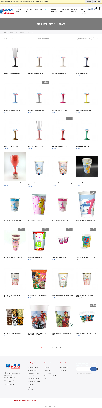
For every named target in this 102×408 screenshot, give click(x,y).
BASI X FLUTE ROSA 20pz (35, 146)
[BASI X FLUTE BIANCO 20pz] (63, 57)
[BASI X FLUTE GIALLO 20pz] (87, 93)
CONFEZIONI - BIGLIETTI (54, 10)
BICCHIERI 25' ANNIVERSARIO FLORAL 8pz (12, 296)
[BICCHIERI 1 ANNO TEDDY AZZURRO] (87, 204)
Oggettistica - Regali (34, 381)
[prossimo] (60, 347)
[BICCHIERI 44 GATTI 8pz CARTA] (39, 278)
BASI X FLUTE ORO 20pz (11, 146)
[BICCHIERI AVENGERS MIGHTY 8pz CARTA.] (63, 316)
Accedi (6, 76)
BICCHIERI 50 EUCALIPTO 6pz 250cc (62, 295)
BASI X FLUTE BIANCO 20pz (60, 74)
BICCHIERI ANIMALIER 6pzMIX (12, 333)
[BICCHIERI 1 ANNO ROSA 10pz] (63, 204)
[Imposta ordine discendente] (95, 38)
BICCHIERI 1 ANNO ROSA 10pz (60, 221)
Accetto (89, 1)
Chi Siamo (47, 367)
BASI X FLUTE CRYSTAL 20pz (36, 110)
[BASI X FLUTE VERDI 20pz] (87, 130)
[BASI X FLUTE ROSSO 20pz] (63, 130)
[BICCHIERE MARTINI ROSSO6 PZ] (15, 166)
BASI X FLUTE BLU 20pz (82, 74)
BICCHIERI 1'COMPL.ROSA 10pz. (13, 257)
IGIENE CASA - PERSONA (83, 11)
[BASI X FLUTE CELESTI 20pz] (15, 93)
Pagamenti (47, 370)
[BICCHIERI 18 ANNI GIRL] (63, 240)
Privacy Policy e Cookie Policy (50, 377)
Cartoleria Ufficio (33, 367)
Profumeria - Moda (33, 379)
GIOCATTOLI (38, 9)
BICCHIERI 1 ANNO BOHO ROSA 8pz (62, 183)
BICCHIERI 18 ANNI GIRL (59, 257)
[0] (99, 9)
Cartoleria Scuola (33, 370)
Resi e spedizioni (48, 373)
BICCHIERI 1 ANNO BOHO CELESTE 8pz (38, 183)
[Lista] (12, 38)
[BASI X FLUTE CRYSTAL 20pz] (39, 93)
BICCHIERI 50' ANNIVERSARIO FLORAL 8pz (84, 296)
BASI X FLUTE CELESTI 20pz (12, 110)
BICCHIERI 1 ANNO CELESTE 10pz (13, 221)
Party (29, 387)
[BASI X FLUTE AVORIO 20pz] (39, 57)
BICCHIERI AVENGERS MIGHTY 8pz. (86, 333)
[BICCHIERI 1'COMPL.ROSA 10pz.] (15, 240)
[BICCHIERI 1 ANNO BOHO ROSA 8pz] (63, 166)
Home (6, 32)
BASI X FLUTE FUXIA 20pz (59, 110)
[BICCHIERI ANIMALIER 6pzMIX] (15, 316)
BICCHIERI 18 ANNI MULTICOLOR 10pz (85, 258)
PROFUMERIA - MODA (74, 10)
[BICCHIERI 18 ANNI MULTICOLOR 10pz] (87, 240)
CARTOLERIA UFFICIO (19, 10)
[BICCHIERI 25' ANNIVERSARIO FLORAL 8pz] (15, 278)
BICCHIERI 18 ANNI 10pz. (35, 257)
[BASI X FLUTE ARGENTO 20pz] (15, 57)
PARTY (46, 9)
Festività (30, 390)
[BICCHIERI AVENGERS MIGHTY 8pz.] (87, 316)
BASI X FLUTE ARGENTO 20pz (12, 74)
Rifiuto (94, 1)
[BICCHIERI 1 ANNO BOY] (87, 166)
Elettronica (31, 384)
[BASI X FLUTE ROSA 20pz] (39, 130)
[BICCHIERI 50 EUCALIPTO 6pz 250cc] (63, 278)
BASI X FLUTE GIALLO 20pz (83, 110)
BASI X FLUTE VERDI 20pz (83, 146)
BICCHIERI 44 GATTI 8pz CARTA (37, 295)
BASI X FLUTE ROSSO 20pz (59, 146)
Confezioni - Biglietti (34, 373)
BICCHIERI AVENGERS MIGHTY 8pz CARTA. (62, 334)
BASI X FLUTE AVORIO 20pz (36, 74)
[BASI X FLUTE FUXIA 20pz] (63, 93)
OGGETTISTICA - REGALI (64, 10)
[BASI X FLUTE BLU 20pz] (87, 57)
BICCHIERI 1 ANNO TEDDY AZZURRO (86, 221)
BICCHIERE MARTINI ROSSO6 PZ (13, 183)
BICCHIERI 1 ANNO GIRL (35, 221)
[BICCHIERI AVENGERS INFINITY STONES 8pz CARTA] (39, 316)
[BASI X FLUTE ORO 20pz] (15, 130)
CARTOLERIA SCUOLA (29, 10)
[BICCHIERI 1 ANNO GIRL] (39, 204)
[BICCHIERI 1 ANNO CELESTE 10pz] (15, 204)
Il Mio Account (64, 367)
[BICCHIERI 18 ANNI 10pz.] (39, 240)
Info (99, 1)
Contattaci (63, 370)
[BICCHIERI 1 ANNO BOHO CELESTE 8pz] (39, 166)
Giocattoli (31, 376)
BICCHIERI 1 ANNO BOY (82, 183)
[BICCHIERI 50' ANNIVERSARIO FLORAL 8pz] (87, 278)
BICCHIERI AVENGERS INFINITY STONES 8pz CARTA (37, 334)
